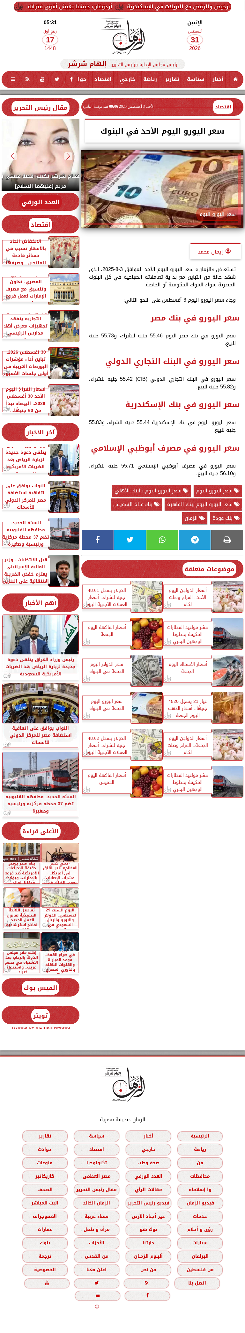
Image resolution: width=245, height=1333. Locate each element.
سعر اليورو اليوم (215, 491)
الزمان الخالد (96, 1203)
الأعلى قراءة (40, 831)
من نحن (148, 1269)
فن (200, 1163)
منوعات (45, 1163)
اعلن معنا (96, 1269)
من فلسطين (200, 1269)
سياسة (195, 79)
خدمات (200, 1216)
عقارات (45, 1229)
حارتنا (148, 1243)
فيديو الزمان (200, 1203)
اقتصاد (103, 79)
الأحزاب (96, 1243)
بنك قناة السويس (133, 504)
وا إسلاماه (200, 1189)
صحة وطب (148, 1163)
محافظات (200, 1176)
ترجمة (45, 1256)
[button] (68, 156)
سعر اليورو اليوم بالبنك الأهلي (149, 491)
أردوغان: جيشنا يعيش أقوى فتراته (100, 6)
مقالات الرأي (148, 1189)
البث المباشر (44, 1203)
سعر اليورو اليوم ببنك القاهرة (200, 504)
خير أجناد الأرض (148, 1216)
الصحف (45, 1189)
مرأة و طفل (97, 1229)
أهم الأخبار (40, 603)
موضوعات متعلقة (209, 569)
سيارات (200, 1243)
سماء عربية (96, 1216)
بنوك (45, 1243)
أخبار (218, 79)
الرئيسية (200, 1136)
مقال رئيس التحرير (40, 108)
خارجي (127, 79)
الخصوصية (45, 1269)
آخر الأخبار (40, 432)
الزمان (192, 518)
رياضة (150, 79)
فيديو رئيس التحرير (148, 1203)
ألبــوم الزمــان (148, 1256)
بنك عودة (223, 518)
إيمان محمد (210, 252)
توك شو (148, 1229)
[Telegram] (195, 540)
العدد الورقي (40, 202)
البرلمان (200, 1256)
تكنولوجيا (96, 1163)
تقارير (172, 79)
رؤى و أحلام (200, 1229)
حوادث (78, 79)
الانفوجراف (45, 1216)
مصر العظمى (97, 1176)
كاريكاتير (44, 1176)
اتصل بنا (197, 1283)
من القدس (96, 1256)
